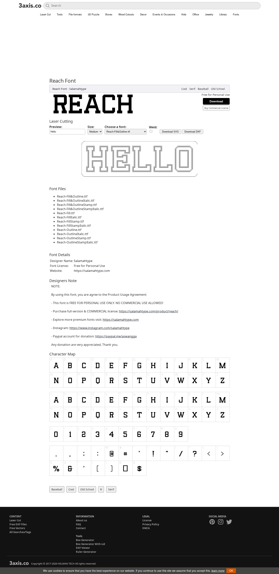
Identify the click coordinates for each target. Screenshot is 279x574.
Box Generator (85, 540)
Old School (218, 89)
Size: (90, 127)
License (147, 520)
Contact (81, 528)
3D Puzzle (93, 14)
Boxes (108, 14)
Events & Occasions (164, 14)
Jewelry (209, 14)
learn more (218, 570)
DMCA (146, 528)
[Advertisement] (139, 49)
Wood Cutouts (126, 14)
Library (223, 14)
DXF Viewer (83, 548)
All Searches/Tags (20, 532)
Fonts (236, 14)
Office (195, 14)
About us (81, 520)
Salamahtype (77, 89)
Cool (184, 89)
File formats (75, 14)
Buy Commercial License (216, 108)
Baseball (203, 89)
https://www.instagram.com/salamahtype (99, 328)
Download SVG (170, 131)
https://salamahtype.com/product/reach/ (148, 311)
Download (216, 101)
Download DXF (192, 131)
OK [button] (231, 570)
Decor (143, 14)
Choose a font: (115, 127)
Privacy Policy (150, 524)
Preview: (55, 127)
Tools (60, 14)
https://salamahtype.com (92, 271)
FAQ (78, 524)
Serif (192, 89)
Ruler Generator (86, 552)
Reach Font (59, 89)
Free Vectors (17, 528)
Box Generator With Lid (90, 544)
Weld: (153, 127)
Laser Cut (45, 14)
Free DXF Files (18, 524)
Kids (183, 14)
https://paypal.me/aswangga (116, 336)
